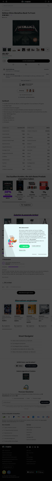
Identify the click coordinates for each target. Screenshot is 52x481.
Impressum (34, 254)
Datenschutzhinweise (42, 254)
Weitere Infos (22, 250)
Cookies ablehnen (36, 246)
